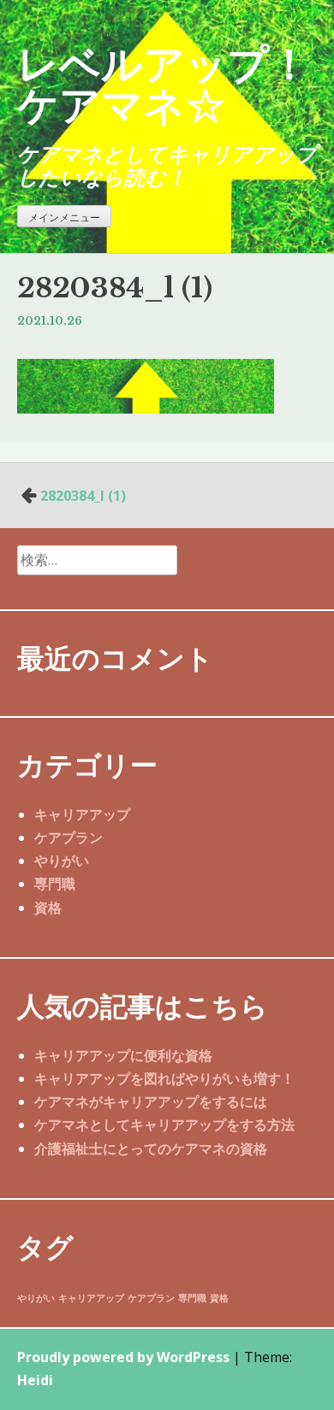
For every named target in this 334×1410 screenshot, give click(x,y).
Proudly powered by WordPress (123, 1357)
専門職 (54, 883)
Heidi (35, 1380)
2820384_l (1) (83, 495)
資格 (48, 907)
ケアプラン (68, 837)
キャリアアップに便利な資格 (123, 1055)
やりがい (61, 860)
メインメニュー (64, 217)
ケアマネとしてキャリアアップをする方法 (164, 1124)
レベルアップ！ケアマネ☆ (163, 83)
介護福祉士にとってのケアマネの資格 (150, 1148)
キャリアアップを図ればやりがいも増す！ (164, 1078)
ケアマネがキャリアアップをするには (150, 1101)
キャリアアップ (82, 814)
